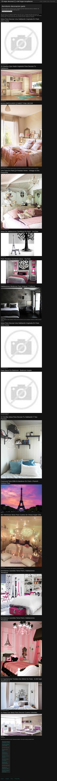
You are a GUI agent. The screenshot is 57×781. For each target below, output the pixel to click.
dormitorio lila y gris (5, 747)
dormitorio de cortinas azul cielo (5, 768)
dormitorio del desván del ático (5, 763)
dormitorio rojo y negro (5, 750)
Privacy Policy (52, 1)
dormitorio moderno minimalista (5, 771)
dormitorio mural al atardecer (5, 756)
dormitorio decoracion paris (7, 11)
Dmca (48, 1)
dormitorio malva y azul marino (5, 760)
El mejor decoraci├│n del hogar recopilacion (17, 1)
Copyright (45, 1)
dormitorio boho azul (5, 765)
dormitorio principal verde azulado (5, 745)
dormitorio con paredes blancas (5, 753)
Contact (41, 1)
